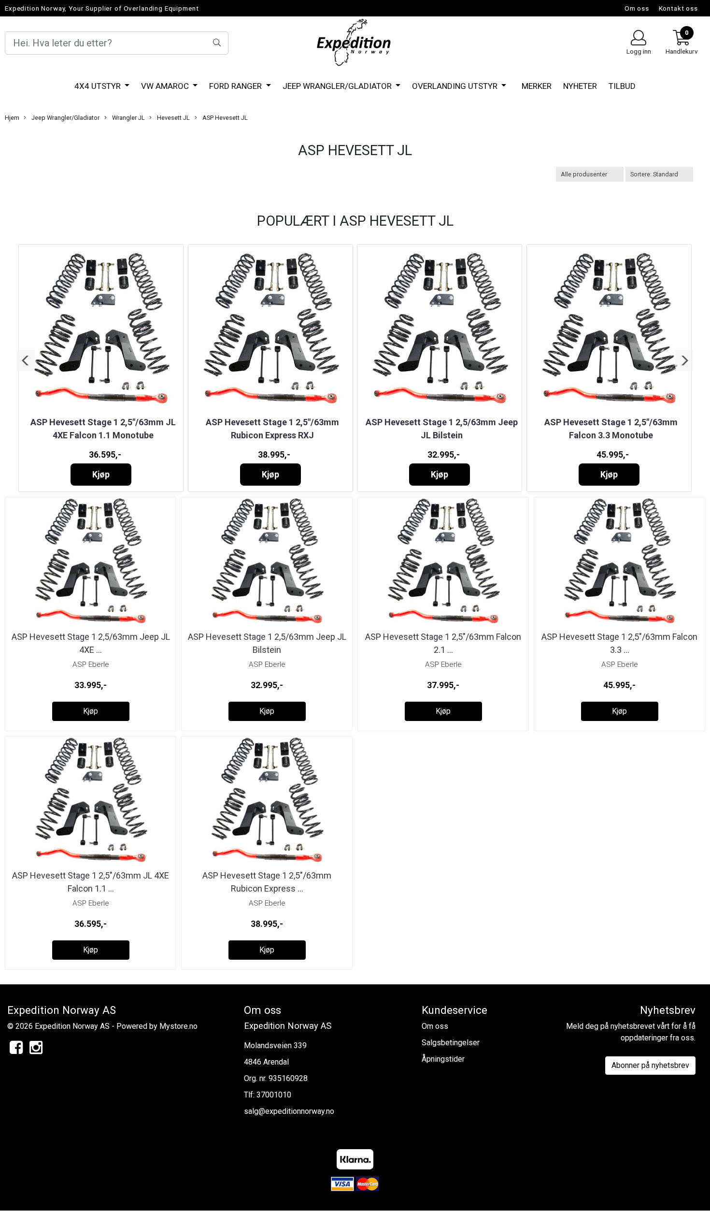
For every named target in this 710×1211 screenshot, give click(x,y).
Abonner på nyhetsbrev (650, 1065)
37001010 (273, 1094)
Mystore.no (178, 1026)
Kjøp (101, 474)
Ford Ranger (236, 86)
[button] (26, 360)
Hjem (12, 117)
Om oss (637, 8)
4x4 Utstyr (98, 86)
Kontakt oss (678, 8)
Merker (537, 86)
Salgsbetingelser (451, 1042)
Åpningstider (443, 1059)
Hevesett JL (173, 117)
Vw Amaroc (166, 86)
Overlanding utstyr (455, 86)
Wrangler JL (128, 117)
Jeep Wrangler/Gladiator (338, 86)
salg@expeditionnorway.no (289, 1111)
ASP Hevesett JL (224, 117)
